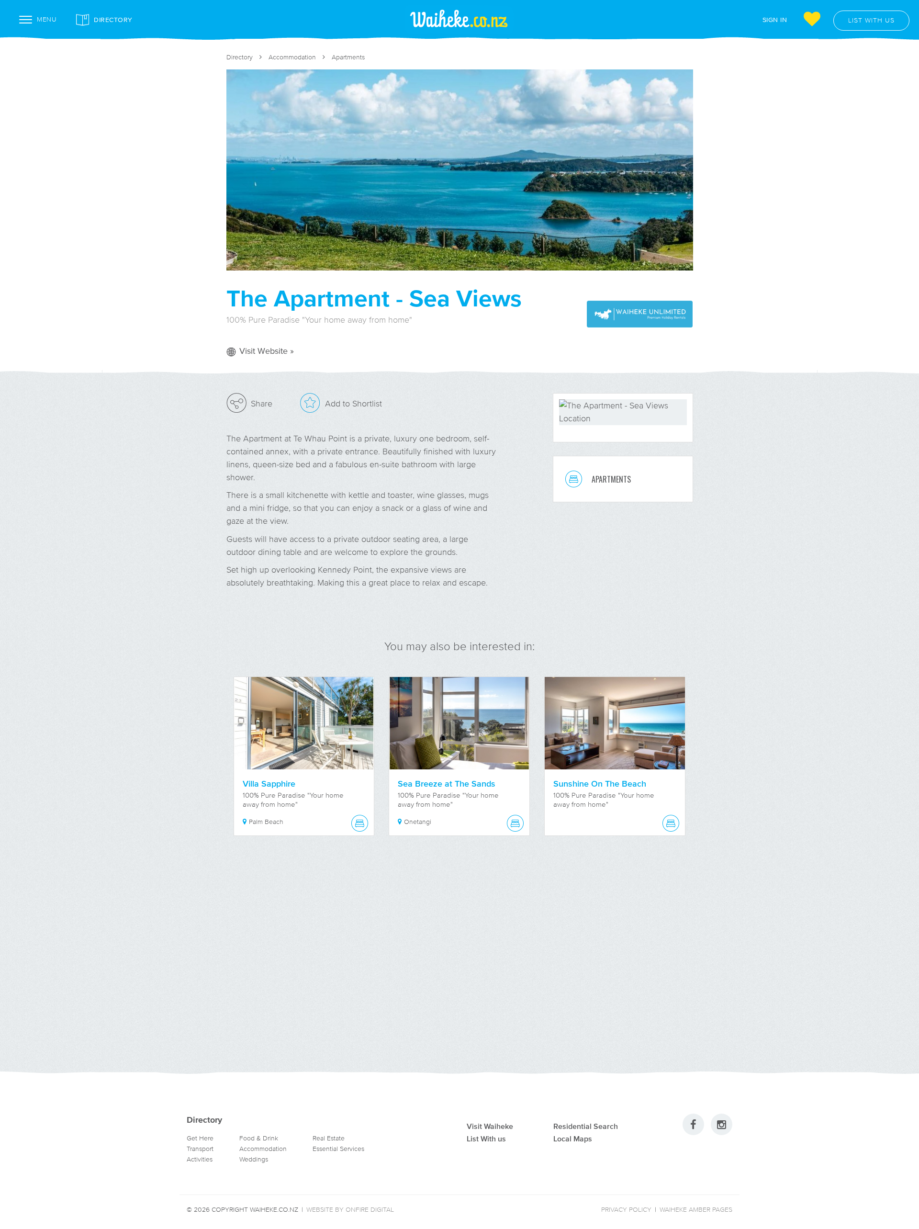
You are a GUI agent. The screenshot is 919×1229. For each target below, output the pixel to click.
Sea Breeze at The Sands (446, 784)
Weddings (253, 1159)
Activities (200, 1159)
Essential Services (338, 1148)
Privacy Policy (626, 1209)
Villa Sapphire (269, 784)
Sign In (774, 19)
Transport (200, 1148)
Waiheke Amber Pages (696, 1209)
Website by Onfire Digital (350, 1209)
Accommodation (292, 57)
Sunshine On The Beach (599, 784)
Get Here (200, 1138)
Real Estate (329, 1138)
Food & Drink (258, 1138)
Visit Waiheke (490, 1126)
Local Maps (572, 1138)
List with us (871, 20)
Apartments (348, 57)
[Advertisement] (459, 965)
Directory (113, 19)
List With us (486, 1138)
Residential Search (585, 1126)
